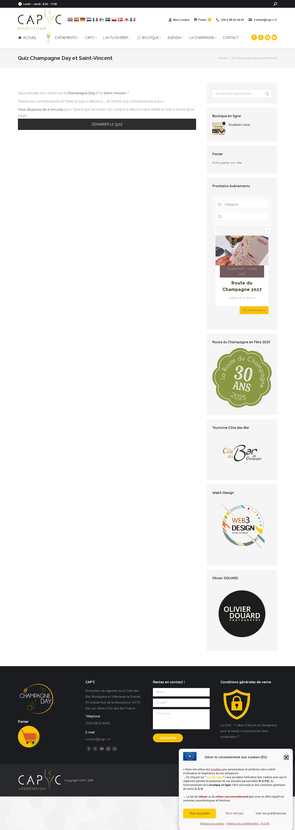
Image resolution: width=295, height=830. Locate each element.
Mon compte (181, 19)
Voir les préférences (270, 813)
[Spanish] (77, 19)
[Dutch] (89, 19)
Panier (204, 19)
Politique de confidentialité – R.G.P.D (248, 823)
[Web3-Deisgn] (242, 557)
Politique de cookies (212, 823)
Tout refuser (234, 813)
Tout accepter (199, 813)
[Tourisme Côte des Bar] (242, 453)
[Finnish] (102, 19)
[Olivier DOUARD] (242, 613)
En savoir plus (254, 310)
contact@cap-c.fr (265, 19)
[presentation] (216, 231)
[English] (71, 19)
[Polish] (114, 19)
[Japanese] (127, 19)
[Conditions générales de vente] (236, 719)
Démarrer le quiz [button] (107, 124)
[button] (286, 757)
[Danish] (121, 19)
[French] (133, 19)
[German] (83, 19)
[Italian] (96, 19)
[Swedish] (108, 19)
